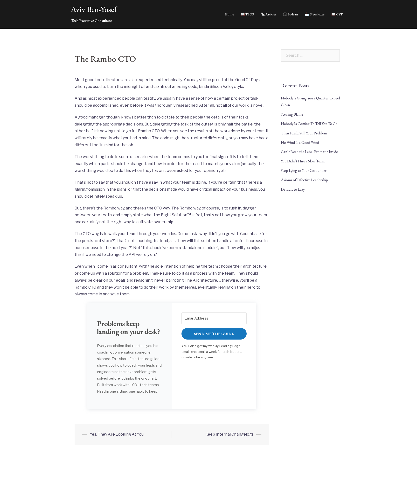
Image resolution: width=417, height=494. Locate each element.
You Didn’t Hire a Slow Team (303, 161)
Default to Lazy (293, 189)
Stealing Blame (292, 114)
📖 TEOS (247, 14)
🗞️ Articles (268, 14)
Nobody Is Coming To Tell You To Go (309, 123)
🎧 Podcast (290, 14)
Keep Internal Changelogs (229, 434)
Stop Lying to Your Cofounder (304, 170)
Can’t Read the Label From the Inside (309, 151)
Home (229, 14)
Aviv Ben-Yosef (94, 9)
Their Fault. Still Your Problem (304, 133)
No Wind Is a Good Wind (300, 142)
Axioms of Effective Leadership (304, 179)
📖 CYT (337, 14)
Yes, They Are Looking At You (117, 434)
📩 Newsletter (315, 14)
